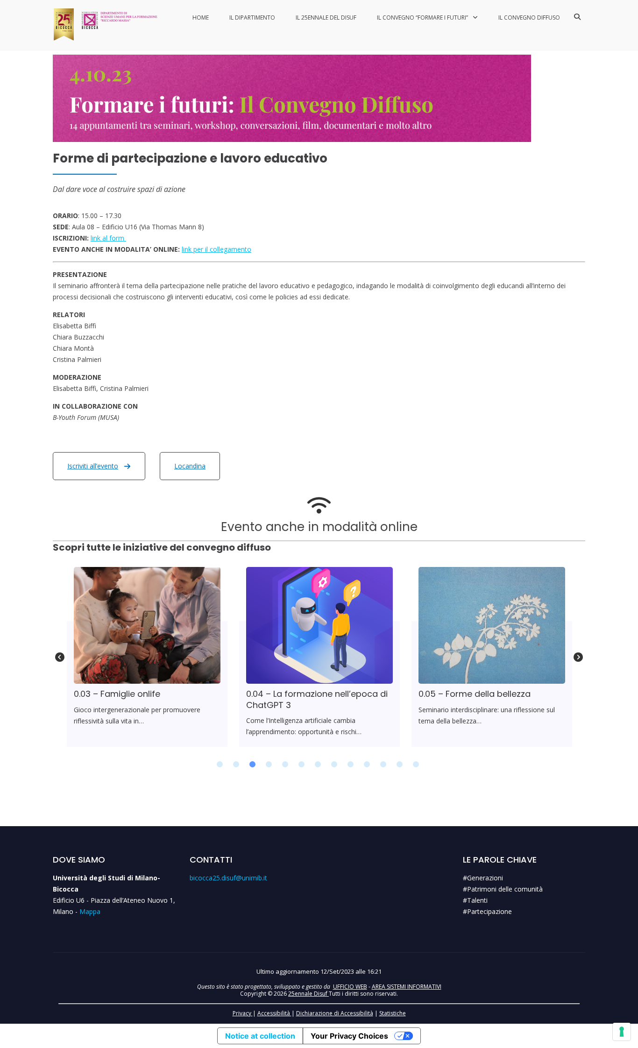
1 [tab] (220, 764)
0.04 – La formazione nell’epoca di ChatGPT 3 (319, 624)
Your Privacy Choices (349, 1036)
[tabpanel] (147, 657)
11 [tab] (383, 764)
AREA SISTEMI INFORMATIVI (406, 987)
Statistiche (392, 1013)
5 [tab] (285, 764)
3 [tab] (252, 764)
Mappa (89, 911)
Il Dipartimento (252, 17)
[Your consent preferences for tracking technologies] (622, 1032)
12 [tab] (399, 764)
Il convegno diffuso (529, 17)
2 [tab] (236, 764)
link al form (108, 238)
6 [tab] (301, 764)
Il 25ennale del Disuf (326, 17)
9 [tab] (350, 764)
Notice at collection (260, 1036)
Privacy (243, 1013)
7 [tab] (318, 764)
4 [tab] (269, 764)
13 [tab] (416, 764)
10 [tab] (367, 764)
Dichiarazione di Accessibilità (334, 1013)
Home (200, 17)
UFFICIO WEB (350, 987)
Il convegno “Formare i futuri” (422, 17)
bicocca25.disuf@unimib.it (228, 877)
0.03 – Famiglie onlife (146, 624)
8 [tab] (334, 764)
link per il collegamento (216, 249)
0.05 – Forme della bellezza (491, 624)
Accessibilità (274, 1013)
